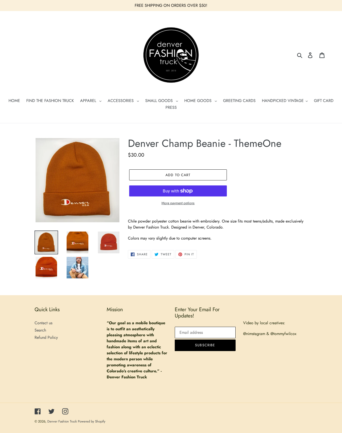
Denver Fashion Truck (62, 421)
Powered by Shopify (91, 421)
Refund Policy (46, 337)
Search (40, 330)
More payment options (178, 202)
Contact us (43, 323)
